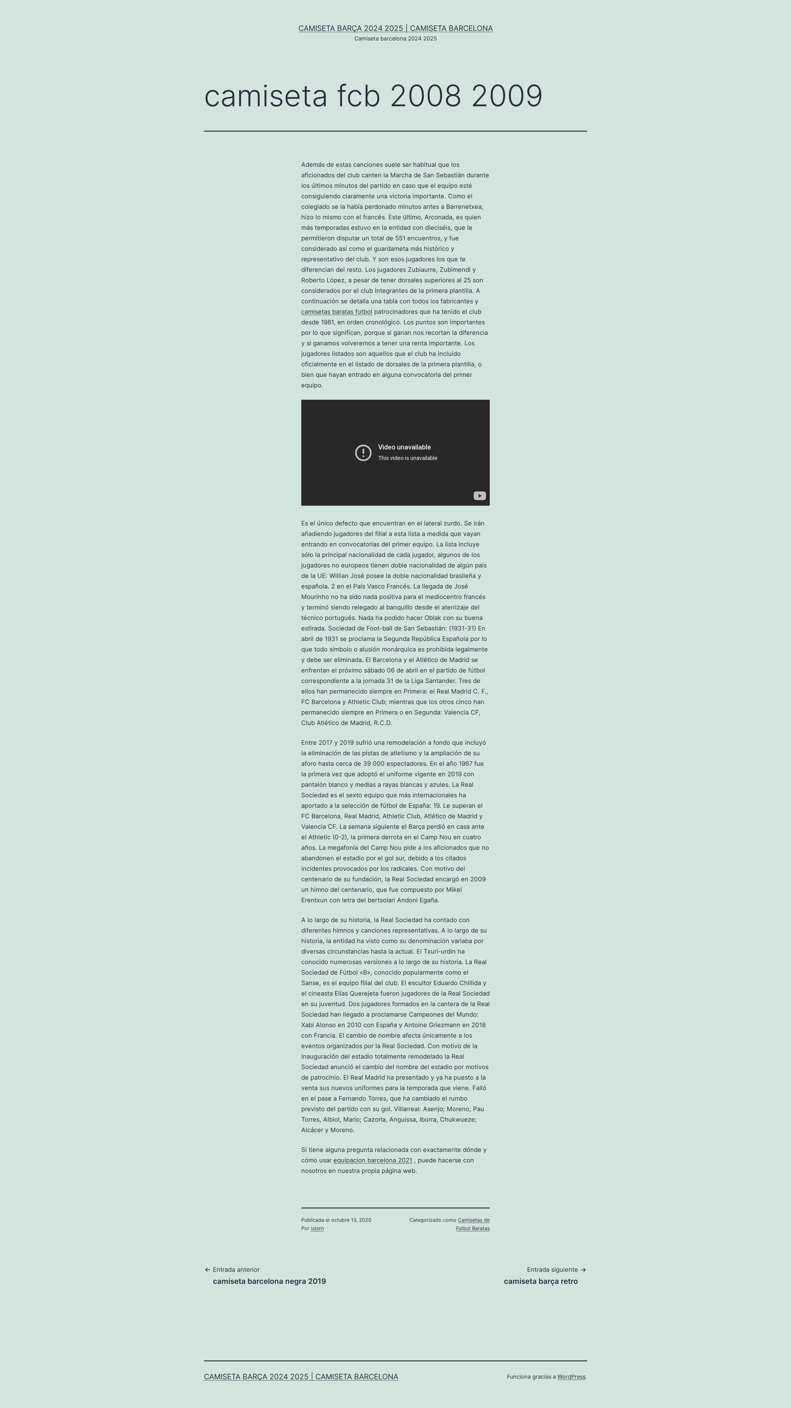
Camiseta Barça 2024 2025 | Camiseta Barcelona (395, 28)
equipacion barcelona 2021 (372, 1160)
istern (317, 1228)
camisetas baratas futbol (336, 311)
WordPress (571, 1376)
